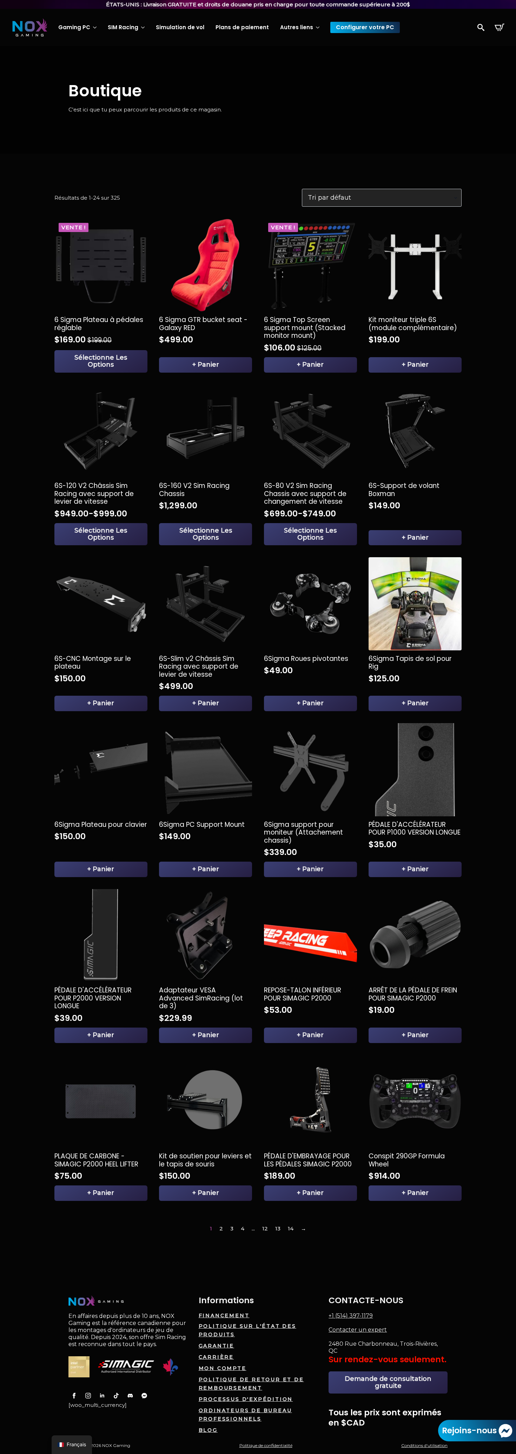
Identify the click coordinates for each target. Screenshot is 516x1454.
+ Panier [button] (205, 364)
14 (290, 1228)
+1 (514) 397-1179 (351, 1315)
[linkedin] (102, 1395)
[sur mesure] (116, 1395)
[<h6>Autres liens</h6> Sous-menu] (319, 27)
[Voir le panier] (499, 27)
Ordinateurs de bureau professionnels (245, 1414)
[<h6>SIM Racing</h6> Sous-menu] (144, 27)
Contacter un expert (358, 1329)
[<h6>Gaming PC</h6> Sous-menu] (96, 27)
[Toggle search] (481, 27)
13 (277, 1228)
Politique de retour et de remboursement (251, 1383)
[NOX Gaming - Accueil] (30, 27)
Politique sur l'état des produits (247, 1330)
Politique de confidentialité (265, 1445)
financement (224, 1315)
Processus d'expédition (246, 1399)
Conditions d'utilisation (424, 1445)
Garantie (216, 1346)
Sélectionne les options (100, 361)
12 (265, 1228)
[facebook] (74, 1395)
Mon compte (222, 1368)
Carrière (216, 1357)
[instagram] (88, 1395)
